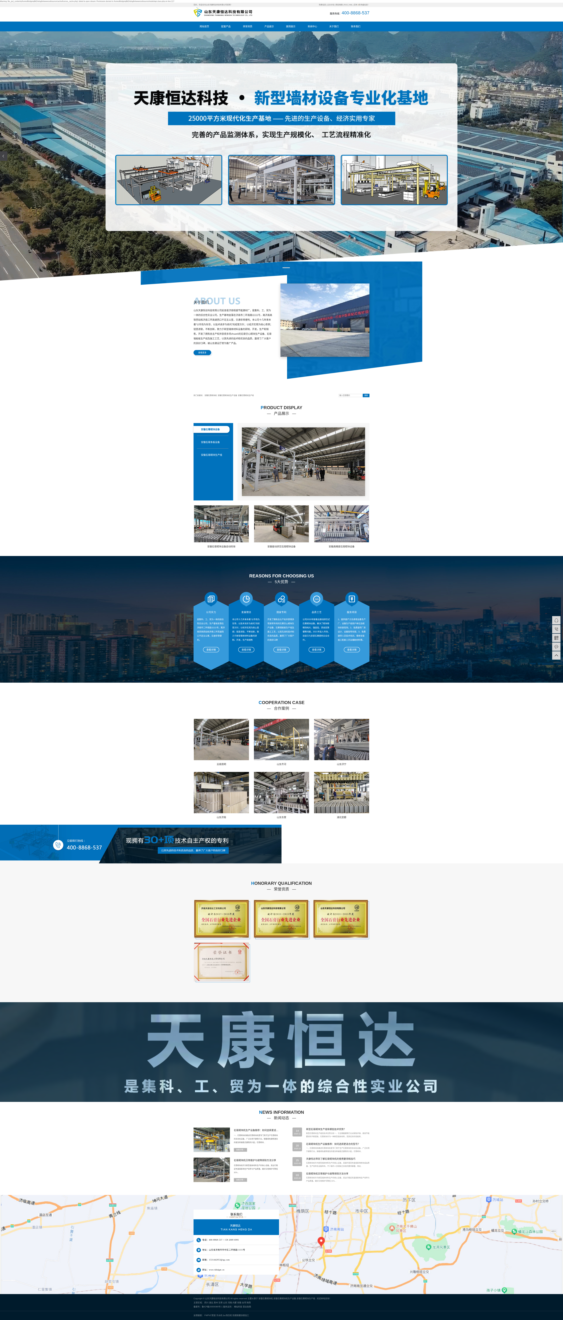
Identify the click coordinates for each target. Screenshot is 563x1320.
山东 (225, 1302)
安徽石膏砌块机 (211, 395)
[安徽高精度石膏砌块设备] (341, 524)
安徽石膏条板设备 (210, 442)
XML (351, 5)
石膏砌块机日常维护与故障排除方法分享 (255, 1160)
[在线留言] (556, 646)
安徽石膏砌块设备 (210, 429)
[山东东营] (281, 792)
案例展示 (290, 26)
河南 (230, 1302)
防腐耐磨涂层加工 (241, 1315)
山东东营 (281, 817)
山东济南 (221, 817)
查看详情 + (240, 1150)
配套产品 (226, 26)
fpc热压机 (227, 1315)
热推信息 (322, 5)
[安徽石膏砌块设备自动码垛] (221, 524)
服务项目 (352, 612)
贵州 (216, 1302)
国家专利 (281, 612)
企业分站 (330, 5)
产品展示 (269, 26)
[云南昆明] (221, 739)
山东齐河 (281, 764)
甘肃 (220, 1302)
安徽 (239, 1302)
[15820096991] (556, 629)
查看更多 (202, 352)
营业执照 (247, 1306)
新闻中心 (312, 26)
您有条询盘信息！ (361, 5)
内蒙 (235, 1302)
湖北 (211, 1302)
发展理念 (246, 612)
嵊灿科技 (237, 1306)
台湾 (244, 1302)
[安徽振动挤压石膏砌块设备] (281, 524)
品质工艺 (317, 612)
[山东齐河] (281, 739)
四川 (206, 1302)
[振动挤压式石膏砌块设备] (303, 461)
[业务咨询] (556, 620)
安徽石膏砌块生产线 (246, 395)
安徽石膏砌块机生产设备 (227, 395)
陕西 (249, 1302)
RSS (346, 5)
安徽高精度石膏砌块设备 (342, 546)
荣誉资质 (247, 26)
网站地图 (339, 5)
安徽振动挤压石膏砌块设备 (281, 546)
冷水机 (219, 1315)
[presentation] (3, 156)
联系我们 (355, 26)
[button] (276, 267)
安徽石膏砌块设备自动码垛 (221, 546)
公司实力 (211, 612)
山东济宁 (341, 764)
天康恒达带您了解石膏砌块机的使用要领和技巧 (330, 1159)
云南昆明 (221, 764)
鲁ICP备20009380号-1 (212, 1306)
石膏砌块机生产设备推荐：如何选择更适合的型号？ (256, 1130)
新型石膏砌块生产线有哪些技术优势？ (326, 1129)
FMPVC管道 (210, 1315)
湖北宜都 (341, 817)
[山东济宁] (341, 739)
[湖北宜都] (341, 792)
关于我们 (334, 26)
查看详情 (211, 649)
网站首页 (204, 26)
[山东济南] (221, 792)
